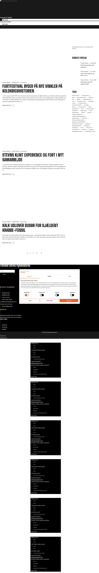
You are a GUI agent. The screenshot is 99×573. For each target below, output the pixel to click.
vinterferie (91, 129)
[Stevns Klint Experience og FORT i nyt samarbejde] (76, 73)
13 (37, 253)
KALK (6, 19)
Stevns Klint (35, 357)
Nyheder (8, 315)
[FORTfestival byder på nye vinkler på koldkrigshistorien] (76, 65)
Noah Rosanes (75, 118)
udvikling (84, 129)
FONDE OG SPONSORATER (40, 374)
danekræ (91, 97)
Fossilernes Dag (82, 103)
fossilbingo (90, 101)
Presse (4, 82)
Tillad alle (68, 300)
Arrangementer (37, 363)
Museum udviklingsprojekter (78, 116)
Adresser (19, 315)
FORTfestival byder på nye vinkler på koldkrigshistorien (32, 88)
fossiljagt (86, 105)
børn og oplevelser (81, 97)
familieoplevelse (87, 99)
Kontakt (34, 376)
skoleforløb (75, 127)
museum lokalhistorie (77, 114)
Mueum (83, 112)
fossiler (74, 103)
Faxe (73, 101)
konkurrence (75, 110)
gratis (90, 107)
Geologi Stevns (82, 107)
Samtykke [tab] (29, 276)
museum (89, 112)
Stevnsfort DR (75, 129)
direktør (78, 99)
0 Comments (23, 82)
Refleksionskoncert (76, 125)
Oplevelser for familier (77, 124)
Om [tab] (70, 276)
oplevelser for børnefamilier (78, 122)
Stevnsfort (88, 127)
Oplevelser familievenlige (78, 120)
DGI (73, 99)
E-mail (2, 269)
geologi (74, 107)
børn (73, 97)
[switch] (42, 295)
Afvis (30, 300)
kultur (91, 110)
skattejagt (86, 125)
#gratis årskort (85, 95)
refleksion (87, 124)
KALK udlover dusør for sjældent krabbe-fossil (30, 228)
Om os (15, 315)
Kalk (34, 348)
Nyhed (8, 82)
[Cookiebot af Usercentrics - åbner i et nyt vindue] (72, 272)
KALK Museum (90, 109)
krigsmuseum (84, 110)
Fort (34, 345)
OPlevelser (84, 118)
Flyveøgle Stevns (81, 101)
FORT (3, 19)
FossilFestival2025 (76, 105)
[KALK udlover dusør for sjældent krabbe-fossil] (76, 82)
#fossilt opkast (75, 95)
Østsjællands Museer (77, 131)
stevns (82, 127)
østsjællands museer (90, 131)
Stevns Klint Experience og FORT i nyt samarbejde (33, 157)
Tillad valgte (49, 300)
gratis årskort (75, 109)
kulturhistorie (75, 112)
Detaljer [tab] (49, 276)
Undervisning (3, 315)
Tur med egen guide (39, 359)
